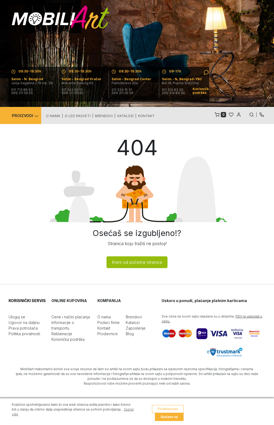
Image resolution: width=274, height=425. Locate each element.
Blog (130, 333)
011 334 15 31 (122, 89)
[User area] (238, 114)
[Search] (253, 114)
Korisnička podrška (68, 339)
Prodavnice (107, 333)
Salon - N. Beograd (27, 79)
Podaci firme (108, 322)
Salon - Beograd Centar (131, 79)
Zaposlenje (136, 328)
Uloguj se (17, 317)
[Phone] (261, 114)
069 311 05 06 (123, 93)
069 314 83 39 (173, 93)
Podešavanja (168, 409)
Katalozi (125, 116)
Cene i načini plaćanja (70, 317)
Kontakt (146, 116)
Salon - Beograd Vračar (81, 79)
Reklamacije (61, 333)
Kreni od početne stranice (137, 262)
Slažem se (169, 417)
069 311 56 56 (22, 93)
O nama (53, 116)
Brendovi (104, 116)
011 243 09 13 (72, 89)
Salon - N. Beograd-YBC (182, 79)
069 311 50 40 (72, 93)
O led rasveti (77, 116)
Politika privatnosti (24, 333)
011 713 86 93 (22, 89)
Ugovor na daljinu (24, 322)
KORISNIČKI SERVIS (27, 300)
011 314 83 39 (172, 89)
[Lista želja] (231, 114)
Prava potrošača (23, 328)
